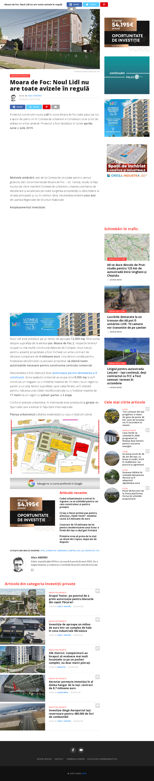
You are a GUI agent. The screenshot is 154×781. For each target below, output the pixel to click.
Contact (59, 759)
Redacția (61, 667)
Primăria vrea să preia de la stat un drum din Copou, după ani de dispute (78, 539)
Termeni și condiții (75, 759)
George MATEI (116, 280)
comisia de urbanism (56, 550)
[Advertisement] (55, 154)
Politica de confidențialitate (102, 759)
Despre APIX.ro (44, 759)
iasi (78, 550)
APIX (84, 773)
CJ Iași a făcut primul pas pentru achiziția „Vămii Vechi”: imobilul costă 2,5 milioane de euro (78, 516)
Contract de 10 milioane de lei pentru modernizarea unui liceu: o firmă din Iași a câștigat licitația (79, 527)
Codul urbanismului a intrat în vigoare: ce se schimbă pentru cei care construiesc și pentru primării (79, 502)
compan (71, 550)
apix (43, 550)
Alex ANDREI (35, 95)
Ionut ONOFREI (64, 607)
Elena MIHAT (62, 693)
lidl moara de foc (90, 550)
